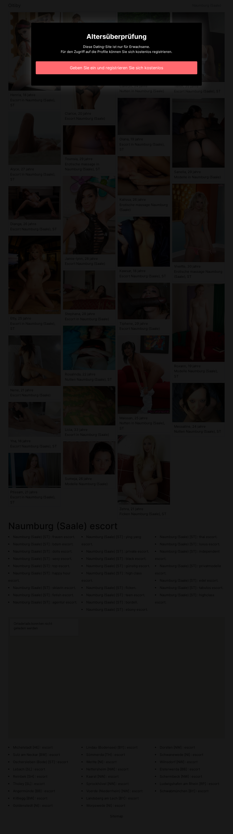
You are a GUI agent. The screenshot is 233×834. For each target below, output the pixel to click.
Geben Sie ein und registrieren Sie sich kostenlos (116, 67)
